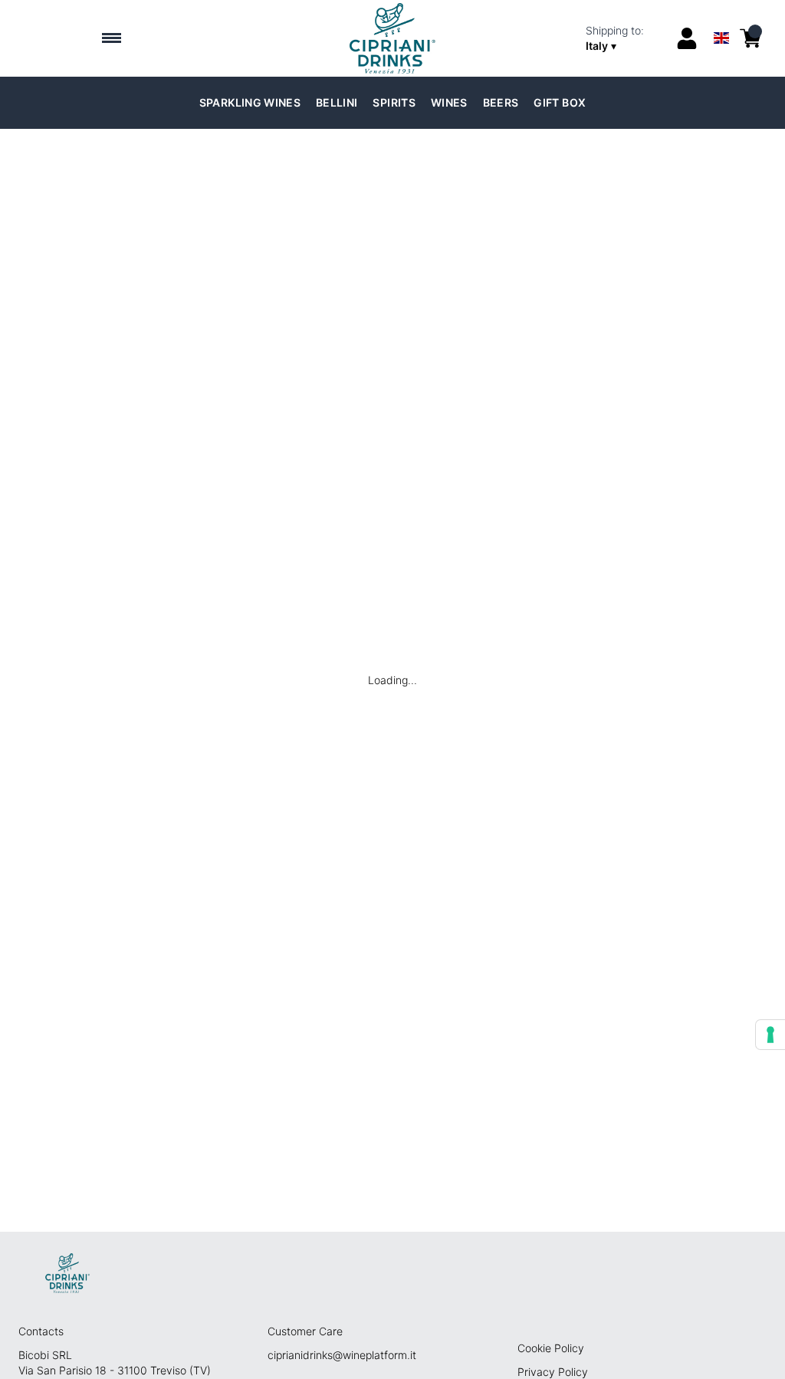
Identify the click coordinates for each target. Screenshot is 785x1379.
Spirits (394, 102)
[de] (721, 18)
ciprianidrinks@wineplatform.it (342, 1354)
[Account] (687, 38)
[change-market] (625, 38)
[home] (392, 38)
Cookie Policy (550, 1347)
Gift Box (560, 102)
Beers (501, 102)
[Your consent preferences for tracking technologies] (770, 1034)
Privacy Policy (552, 1371)
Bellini (336, 102)
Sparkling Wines (250, 102)
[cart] (750, 38)
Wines (449, 102)
